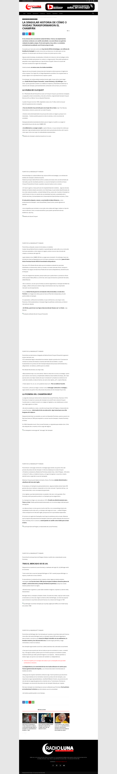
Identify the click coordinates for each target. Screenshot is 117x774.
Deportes (49, 13)
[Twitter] (91, 1)
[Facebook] (87, 1)
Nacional (29, 13)
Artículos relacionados (29, 709)
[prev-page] (23, 733)
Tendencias (42, 13)
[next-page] (25, 733)
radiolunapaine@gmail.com (61, 761)
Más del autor (42, 709)
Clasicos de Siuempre (43, 722)
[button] (93, 13)
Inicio (24, 13)
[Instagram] (89, 1)
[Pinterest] (30, 33)
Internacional (35, 13)
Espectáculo (55, 13)
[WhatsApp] (33, 33)
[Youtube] (94, 1)
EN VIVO (61, 13)
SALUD (36, 19)
